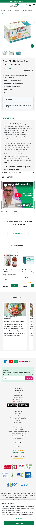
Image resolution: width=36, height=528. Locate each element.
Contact (18, 420)
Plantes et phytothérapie (11, 317)
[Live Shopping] (16, 362)
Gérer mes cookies (18, 438)
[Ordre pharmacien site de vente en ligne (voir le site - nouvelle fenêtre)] (29, 467)
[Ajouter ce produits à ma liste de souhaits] (3, 14)
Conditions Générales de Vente (18, 434)
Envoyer (29, 378)
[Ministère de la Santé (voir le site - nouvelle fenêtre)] (21, 467)
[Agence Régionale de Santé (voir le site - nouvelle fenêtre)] (20, 475)
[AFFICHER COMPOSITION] (33, 177)
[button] (3, 5)
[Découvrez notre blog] (25, 362)
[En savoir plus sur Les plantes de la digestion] (15, 309)
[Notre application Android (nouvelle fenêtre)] (23, 405)
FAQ (18, 416)
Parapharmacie (18, 397)
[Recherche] (26, 5)
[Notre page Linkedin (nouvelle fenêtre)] (6, 361)
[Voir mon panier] (34, 5)
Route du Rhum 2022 (18, 399)
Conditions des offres (18, 436)
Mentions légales (18, 429)
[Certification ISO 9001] (10, 467)
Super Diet (7, 69)
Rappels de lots (18, 422)
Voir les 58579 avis (18, 452)
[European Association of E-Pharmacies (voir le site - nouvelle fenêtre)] (12, 485)
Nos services (18, 395)
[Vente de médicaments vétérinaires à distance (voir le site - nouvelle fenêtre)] (5, 475)
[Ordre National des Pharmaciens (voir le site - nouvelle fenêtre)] (12, 475)
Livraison (18, 414)
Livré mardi (9, 99)
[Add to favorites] (16, 252)
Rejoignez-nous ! (18, 401)
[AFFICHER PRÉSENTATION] (33, 118)
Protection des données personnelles (18, 432)
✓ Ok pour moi (19, 523)
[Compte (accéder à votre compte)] (30, 5)
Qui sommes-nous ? (18, 391)
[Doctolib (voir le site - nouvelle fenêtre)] (24, 485)
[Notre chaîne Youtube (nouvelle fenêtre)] (11, 362)
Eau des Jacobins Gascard (8, 271)
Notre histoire (18, 393)
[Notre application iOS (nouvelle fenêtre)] (12, 405)
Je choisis (19, 518)
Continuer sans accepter (8, 503)
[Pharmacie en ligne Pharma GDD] (14, 5)
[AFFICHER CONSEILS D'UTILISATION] (33, 172)
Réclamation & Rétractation (18, 418)
